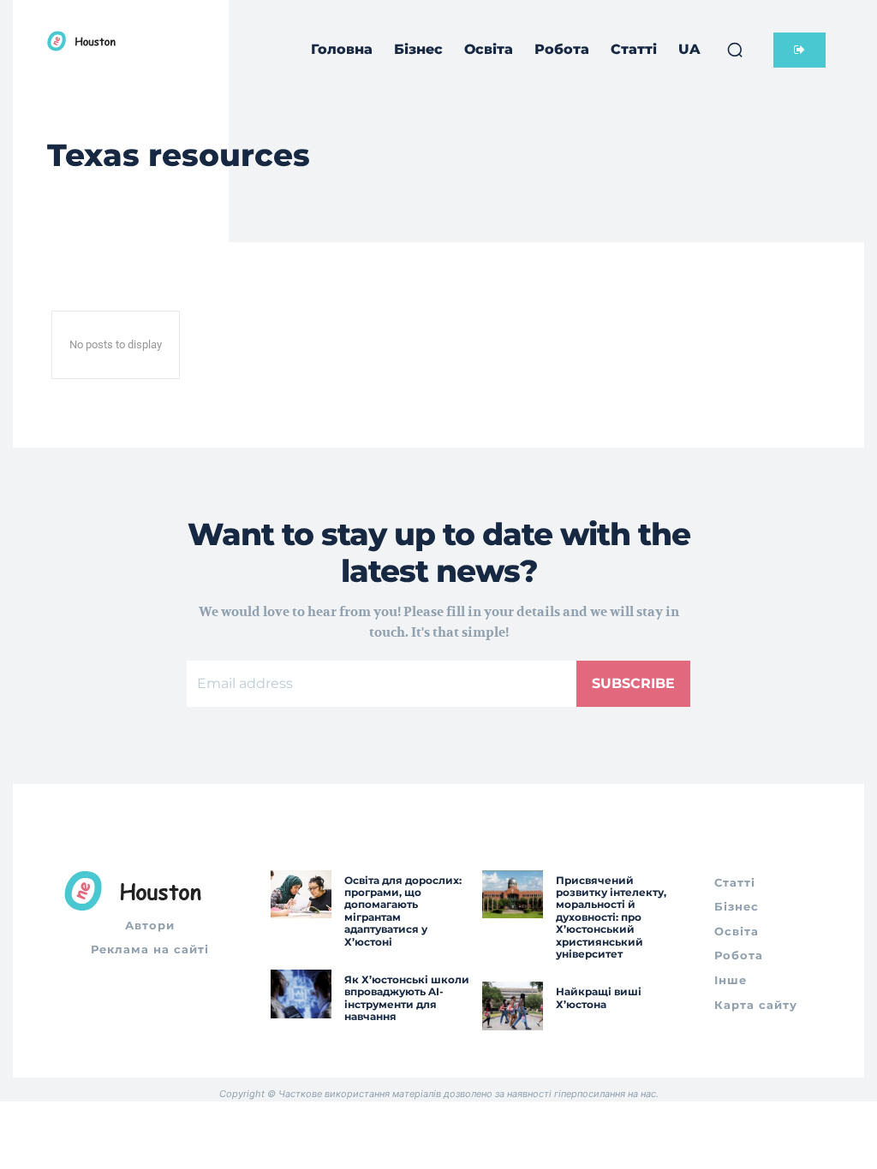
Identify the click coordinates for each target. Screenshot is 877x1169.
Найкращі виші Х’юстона (598, 997)
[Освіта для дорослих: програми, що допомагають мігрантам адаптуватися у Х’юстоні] (301, 894)
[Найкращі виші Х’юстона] (512, 1006)
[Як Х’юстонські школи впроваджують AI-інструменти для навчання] (301, 994)
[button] (734, 49)
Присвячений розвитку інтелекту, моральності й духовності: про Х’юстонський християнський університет (611, 917)
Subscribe (633, 683)
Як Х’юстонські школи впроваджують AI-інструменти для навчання (406, 998)
